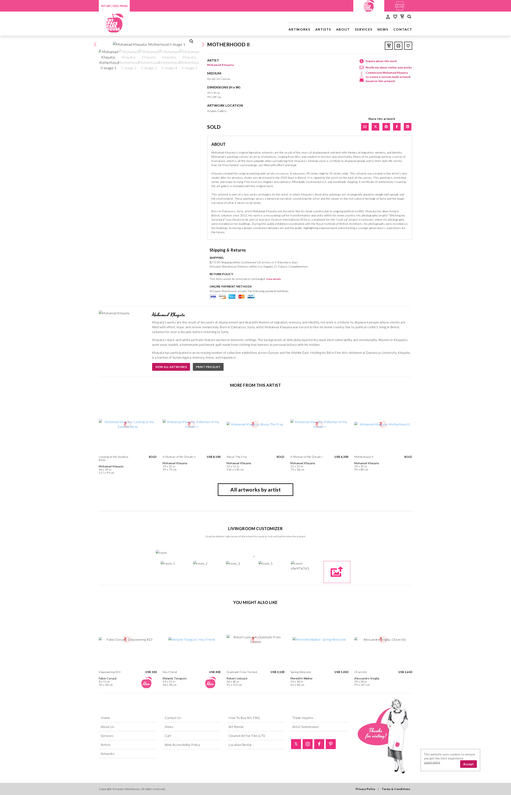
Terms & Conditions (396, 789)
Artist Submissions (305, 727)
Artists (323, 29)
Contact (402, 29)
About (343, 29)
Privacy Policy (365, 789)
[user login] (387, 16)
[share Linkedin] (407, 126)
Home (105, 718)
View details (273, 279)
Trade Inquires (302, 718)
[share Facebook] (396, 126)
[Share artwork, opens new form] (364, 126)
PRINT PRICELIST (208, 367)
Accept (468, 764)
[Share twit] (375, 126)
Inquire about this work (381, 61)
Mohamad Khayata (220, 64)
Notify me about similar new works (389, 67)
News (382, 29)
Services (363, 29)
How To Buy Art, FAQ (244, 718)
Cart (168, 736)
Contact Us (173, 718)
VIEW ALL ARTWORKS (171, 367)
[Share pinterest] (386, 126)
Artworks (299, 29)
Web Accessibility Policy (182, 744)
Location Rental (240, 744)
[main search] (409, 17)
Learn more (432, 762)
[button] (203, 44)
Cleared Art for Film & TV (247, 736)
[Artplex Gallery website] (400, 5)
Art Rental (236, 727)
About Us (107, 727)
